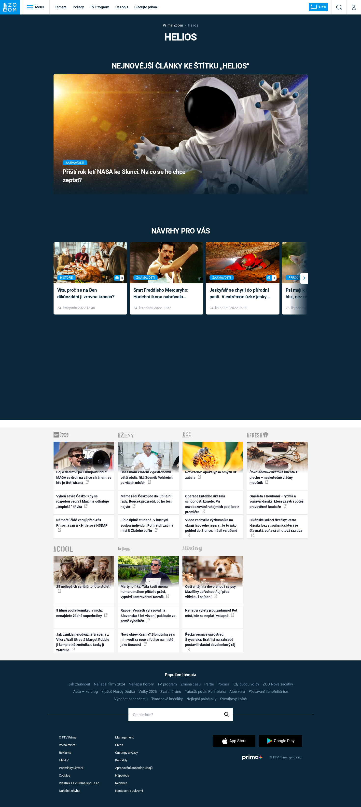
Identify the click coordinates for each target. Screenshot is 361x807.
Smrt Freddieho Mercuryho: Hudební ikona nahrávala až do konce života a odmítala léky (163, 293)
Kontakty (121, 760)
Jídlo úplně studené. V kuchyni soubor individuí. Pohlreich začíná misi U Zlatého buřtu (147, 525)
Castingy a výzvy (126, 752)
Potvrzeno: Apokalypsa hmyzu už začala (210, 474)
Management (124, 737)
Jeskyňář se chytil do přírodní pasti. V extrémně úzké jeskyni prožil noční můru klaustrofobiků (239, 293)
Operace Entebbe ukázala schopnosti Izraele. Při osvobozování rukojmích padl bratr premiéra (212, 504)
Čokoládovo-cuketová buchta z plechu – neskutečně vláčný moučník (273, 477)
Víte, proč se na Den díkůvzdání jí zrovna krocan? (85, 293)
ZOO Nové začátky (278, 684)
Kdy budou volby (246, 684)
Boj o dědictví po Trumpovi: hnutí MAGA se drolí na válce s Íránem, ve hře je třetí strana (83, 477)
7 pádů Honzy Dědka (118, 691)
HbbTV (64, 760)
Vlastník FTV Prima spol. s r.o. (79, 783)
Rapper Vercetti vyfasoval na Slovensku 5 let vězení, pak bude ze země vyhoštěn (148, 615)
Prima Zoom (173, 25)
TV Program (99, 7)
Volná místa (67, 745)
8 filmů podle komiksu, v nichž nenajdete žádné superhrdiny (79, 612)
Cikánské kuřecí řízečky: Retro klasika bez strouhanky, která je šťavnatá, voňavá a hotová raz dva (276, 525)
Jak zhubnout (79, 684)
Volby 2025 (148, 691)
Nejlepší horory (141, 684)
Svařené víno (170, 691)
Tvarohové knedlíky (167, 699)
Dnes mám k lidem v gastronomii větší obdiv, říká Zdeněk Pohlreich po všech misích (147, 477)
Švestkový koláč (233, 699)
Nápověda (122, 775)
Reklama (65, 752)
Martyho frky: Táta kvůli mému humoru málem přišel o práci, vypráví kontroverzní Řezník (144, 592)
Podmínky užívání (71, 768)
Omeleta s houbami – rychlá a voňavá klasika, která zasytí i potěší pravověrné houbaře (277, 501)
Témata (61, 7)
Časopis (121, 7)
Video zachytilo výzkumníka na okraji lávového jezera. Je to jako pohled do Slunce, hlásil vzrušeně (211, 525)
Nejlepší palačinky (201, 699)
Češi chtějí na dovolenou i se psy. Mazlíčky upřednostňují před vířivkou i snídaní (210, 592)
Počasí (223, 684)
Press (119, 745)
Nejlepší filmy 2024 (109, 684)
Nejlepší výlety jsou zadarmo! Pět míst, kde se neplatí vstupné (211, 612)
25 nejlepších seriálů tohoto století (83, 586)
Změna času (190, 684)
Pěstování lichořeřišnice (268, 691)
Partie (209, 684)
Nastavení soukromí (129, 791)
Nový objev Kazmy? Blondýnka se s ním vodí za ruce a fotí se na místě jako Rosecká (148, 639)
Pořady (78, 7)
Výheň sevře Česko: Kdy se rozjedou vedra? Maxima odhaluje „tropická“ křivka (82, 501)
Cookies (64, 775)
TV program (167, 684)
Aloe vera (237, 691)
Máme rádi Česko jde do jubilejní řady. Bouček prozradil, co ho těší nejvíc (146, 501)
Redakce (121, 783)
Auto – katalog (85, 691)
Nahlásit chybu (69, 791)
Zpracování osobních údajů (134, 768)
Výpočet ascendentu (131, 699)
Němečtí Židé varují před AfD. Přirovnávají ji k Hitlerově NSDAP (82, 522)
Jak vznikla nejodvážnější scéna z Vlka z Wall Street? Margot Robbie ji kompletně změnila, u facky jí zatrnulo (82, 642)
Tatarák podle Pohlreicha (205, 691)
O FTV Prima (67, 737)
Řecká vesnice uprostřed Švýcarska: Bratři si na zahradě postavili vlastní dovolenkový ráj (210, 639)
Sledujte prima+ (146, 7)
